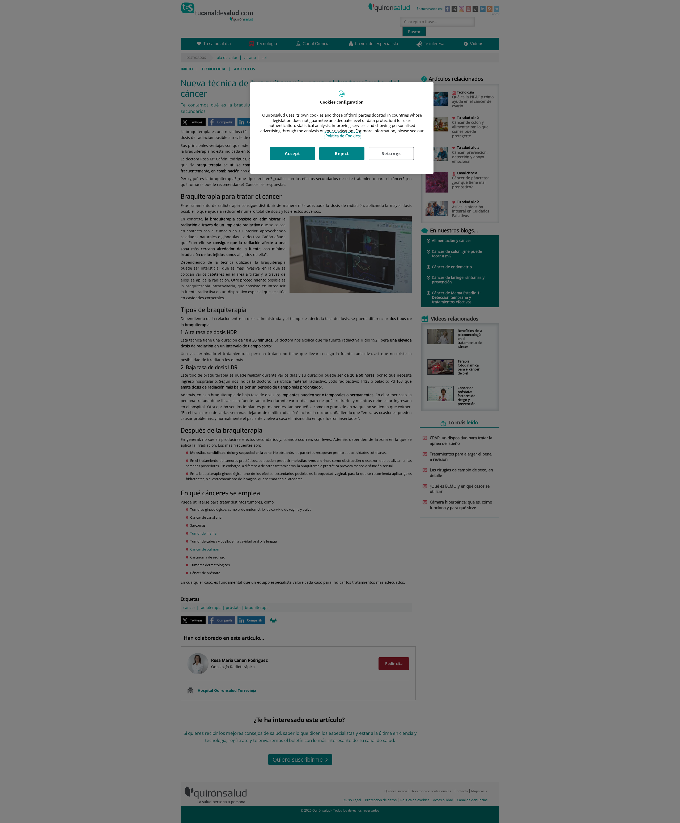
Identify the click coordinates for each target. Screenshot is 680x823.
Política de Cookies (342, 135)
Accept (292, 153)
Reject (342, 153)
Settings (391, 153)
